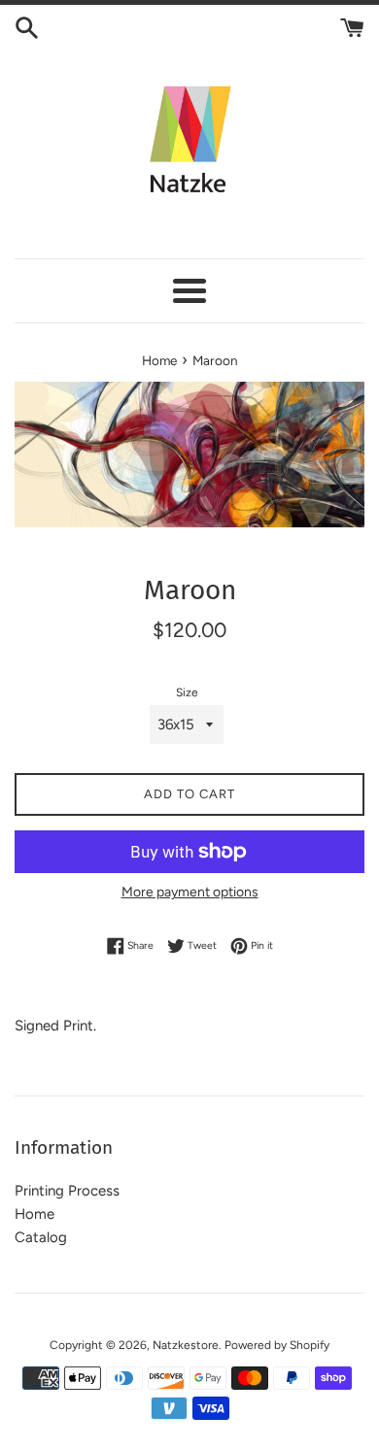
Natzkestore (186, 1345)
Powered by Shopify (276, 1345)
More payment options (189, 891)
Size (187, 692)
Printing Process (67, 1190)
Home (34, 1214)
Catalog (41, 1237)
